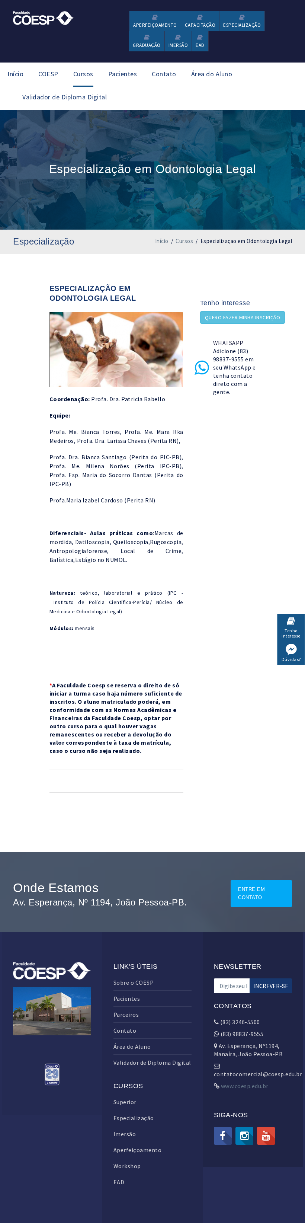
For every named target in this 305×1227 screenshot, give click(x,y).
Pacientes (122, 74)
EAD (119, 1182)
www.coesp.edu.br (245, 1086)
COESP (48, 74)
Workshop (127, 1166)
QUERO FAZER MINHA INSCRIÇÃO (242, 317)
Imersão (124, 1134)
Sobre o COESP (133, 982)
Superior (125, 1102)
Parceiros (126, 1014)
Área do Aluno (211, 74)
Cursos (83, 74)
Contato (164, 74)
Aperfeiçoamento (137, 1150)
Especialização (133, 1118)
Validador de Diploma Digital (64, 97)
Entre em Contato (251, 893)
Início (15, 74)
